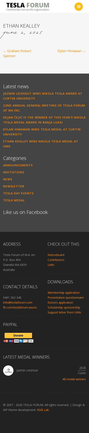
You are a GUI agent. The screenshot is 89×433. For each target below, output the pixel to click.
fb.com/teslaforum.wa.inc (20, 307)
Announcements (18, 165)
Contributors (56, 260)
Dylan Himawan (72, 51)
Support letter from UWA (64, 312)
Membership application (64, 293)
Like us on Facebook (25, 212)
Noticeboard (56, 255)
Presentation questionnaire (66, 297)
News (7, 179)
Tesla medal (14, 200)
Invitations (13, 172)
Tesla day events (18, 193)
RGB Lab (43, 410)
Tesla (27, 5)
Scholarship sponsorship (64, 307)
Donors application (60, 302)
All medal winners (74, 379)
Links (51, 265)
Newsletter (13, 186)
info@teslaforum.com (17, 302)
